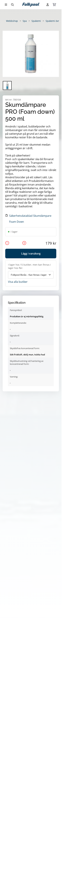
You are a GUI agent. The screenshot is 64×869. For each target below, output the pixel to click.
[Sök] (12, 4)
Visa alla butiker (18, 282)
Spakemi (36, 20)
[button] (31, 54)
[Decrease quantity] (7, 243)
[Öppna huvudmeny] (6, 4)
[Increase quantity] (24, 243)
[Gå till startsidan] (30, 5)
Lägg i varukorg (31, 253)
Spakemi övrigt (54, 20)
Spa (25, 20)
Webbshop (12, 20)
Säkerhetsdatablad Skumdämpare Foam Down (30, 218)
